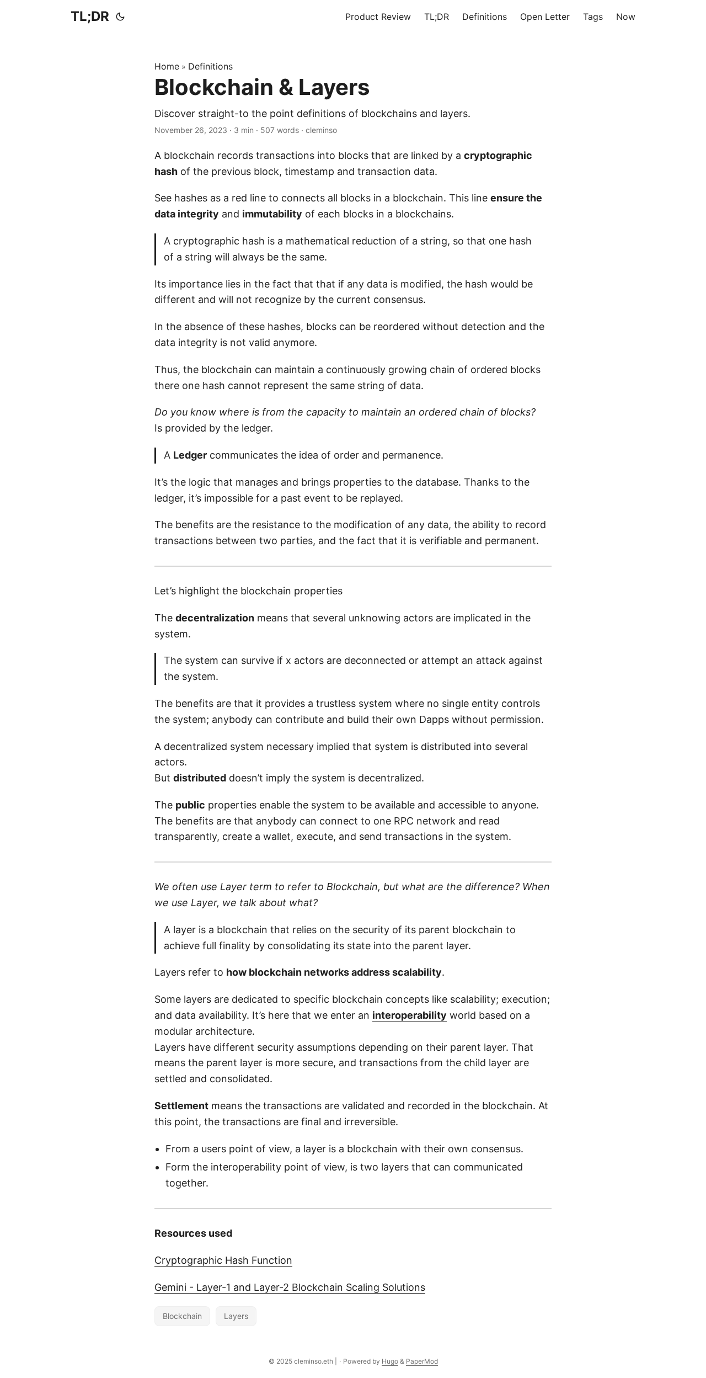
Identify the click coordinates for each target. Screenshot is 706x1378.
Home (166, 66)
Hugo (390, 1361)
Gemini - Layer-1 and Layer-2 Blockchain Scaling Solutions (289, 1287)
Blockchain (182, 1316)
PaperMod (422, 1361)
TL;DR (90, 16)
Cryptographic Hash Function (223, 1260)
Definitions (210, 66)
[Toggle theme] (120, 16)
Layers (236, 1316)
